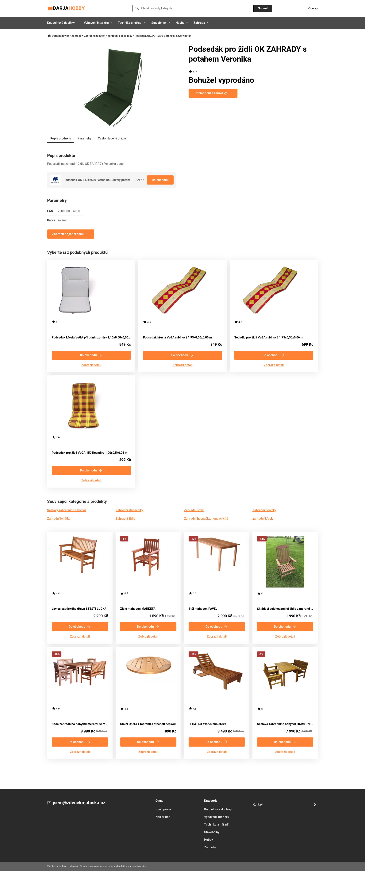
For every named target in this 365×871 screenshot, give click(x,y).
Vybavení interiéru (96, 23)
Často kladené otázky (112, 138)
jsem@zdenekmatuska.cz (79, 802)
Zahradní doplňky (264, 510)
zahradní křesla (263, 518)
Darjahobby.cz (60, 35)
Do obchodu (160, 180)
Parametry (84, 138)
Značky (313, 8)
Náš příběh (163, 817)
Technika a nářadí (130, 23)
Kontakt (258, 804)
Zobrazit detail (91, 365)
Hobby (180, 23)
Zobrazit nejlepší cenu (68, 234)
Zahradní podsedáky (120, 35)
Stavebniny (159, 23)
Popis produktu (60, 138)
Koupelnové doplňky (61, 23)
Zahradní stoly (194, 510)
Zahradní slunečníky (129, 510)
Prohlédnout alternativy (210, 93)
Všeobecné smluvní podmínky (62, 866)
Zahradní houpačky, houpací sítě (206, 518)
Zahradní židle (125, 518)
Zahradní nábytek (94, 35)
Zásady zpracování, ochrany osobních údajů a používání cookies (113, 866)
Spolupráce (163, 809)
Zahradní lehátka (58, 518)
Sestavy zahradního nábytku (66, 510)
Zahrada (199, 23)
